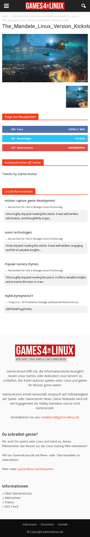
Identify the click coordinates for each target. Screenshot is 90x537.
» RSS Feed (10, 506)
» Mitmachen (11, 498)
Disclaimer (47, 524)
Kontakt (63, 524)
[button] (84, 6)
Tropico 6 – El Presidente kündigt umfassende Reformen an (43, 302)
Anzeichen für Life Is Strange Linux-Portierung (35, 207)
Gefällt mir (76, 129)
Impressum (30, 524)
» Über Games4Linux (17, 493)
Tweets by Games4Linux (19, 174)
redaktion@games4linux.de (60, 417)
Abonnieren (76, 147)
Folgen (80, 138)
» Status (8, 502)
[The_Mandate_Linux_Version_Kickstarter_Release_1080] (45, 81)
